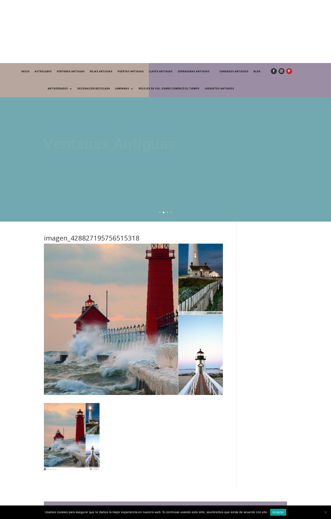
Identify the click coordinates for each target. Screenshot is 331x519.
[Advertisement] (135, 31)
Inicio (25, 71)
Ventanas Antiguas (71, 71)
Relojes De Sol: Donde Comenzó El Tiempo (169, 88)
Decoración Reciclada (93, 88)
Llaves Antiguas (161, 71)
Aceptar (278, 512)
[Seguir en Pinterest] (289, 71)
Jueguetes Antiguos (219, 88)
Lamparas (122, 88)
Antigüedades (58, 88)
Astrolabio (43, 71)
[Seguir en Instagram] (281, 71)
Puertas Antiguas (131, 71)
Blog (257, 71)
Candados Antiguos (234, 71)
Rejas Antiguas (101, 71)
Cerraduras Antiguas (194, 71)
